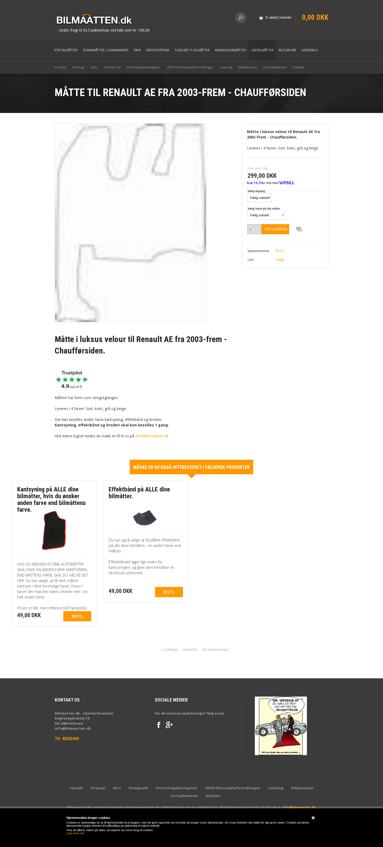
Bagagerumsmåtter (230, 50)
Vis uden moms (215, 649)
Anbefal (190, 649)
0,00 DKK (315, 17)
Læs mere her (75, 833)
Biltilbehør (287, 50)
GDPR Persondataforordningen (190, 67)
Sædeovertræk (157, 50)
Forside (60, 67)
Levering (226, 67)
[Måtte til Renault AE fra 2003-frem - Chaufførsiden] (130, 222)
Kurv (94, 67)
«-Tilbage (169, 649)
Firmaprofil (112, 67)
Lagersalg (309, 50)
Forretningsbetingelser (143, 67)
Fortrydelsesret (274, 67)
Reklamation (248, 67)
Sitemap (78, 67)
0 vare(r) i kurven (278, 17)
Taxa (137, 50)
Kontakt (298, 67)
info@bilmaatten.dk (152, 435)
